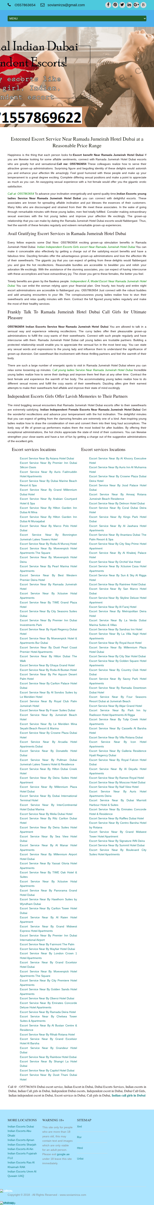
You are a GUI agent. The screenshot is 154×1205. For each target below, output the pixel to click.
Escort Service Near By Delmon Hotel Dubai (117, 503)
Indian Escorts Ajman (21, 1140)
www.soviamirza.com (73, 1194)
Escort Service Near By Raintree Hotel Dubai (117, 584)
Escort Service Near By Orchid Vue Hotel (115, 561)
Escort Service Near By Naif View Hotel (114, 786)
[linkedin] (129, 5)
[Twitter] (122, 5)
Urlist (80, 1158)
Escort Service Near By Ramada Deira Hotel (48, 1012)
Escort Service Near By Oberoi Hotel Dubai (47, 998)
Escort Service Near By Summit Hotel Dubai (117, 845)
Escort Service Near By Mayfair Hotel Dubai (47, 949)
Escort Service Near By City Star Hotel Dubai (117, 656)
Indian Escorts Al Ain (20, 1149)
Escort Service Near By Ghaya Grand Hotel (47, 665)
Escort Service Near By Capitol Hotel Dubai (47, 1070)
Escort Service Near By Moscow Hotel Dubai (117, 782)
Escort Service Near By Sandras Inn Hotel (115, 629)
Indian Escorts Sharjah (22, 1144)
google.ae (63, 1154)
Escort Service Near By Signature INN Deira (117, 840)
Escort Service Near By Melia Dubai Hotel (46, 814)
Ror (79, 1137)
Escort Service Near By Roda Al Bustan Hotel (48, 669)
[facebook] (108, 5)
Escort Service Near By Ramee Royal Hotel (116, 777)
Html (80, 1148)
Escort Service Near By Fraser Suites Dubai (47, 710)
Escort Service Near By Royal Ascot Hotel (115, 642)
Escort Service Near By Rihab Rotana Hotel (47, 1034)
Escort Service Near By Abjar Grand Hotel (115, 705)
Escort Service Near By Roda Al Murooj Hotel (48, 543)
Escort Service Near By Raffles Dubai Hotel (116, 818)
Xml (79, 1126)
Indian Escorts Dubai (21, 1126)
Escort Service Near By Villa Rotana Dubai (116, 737)
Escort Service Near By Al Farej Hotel (112, 606)
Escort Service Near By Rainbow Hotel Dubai (48, 1057)
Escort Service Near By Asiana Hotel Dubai (47, 458)
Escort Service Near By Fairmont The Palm (47, 944)
